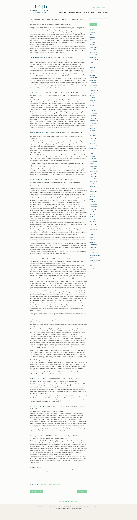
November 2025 (94, 55)
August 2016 (93, 209)
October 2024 (93, 87)
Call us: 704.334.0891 (98, 7)
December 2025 (94, 52)
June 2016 (92, 214)
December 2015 (94, 227)
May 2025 (92, 70)
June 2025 (92, 67)
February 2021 (93, 166)
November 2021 (94, 161)
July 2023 (92, 125)
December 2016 (94, 204)
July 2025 (92, 65)
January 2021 (93, 168)
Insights (98, 13)
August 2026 (93, 32)
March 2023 (93, 136)
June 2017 (92, 196)
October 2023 (93, 118)
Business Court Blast (46, 484)
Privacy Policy (74, 509)
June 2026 (92, 37)
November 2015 (94, 229)
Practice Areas (62, 13)
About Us (86, 13)
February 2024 (93, 108)
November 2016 (94, 206)
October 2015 (93, 232)
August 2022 (93, 153)
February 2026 (93, 47)
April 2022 (92, 156)
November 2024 (94, 85)
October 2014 (93, 247)
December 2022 (94, 143)
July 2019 (92, 184)
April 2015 (92, 239)
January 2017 (93, 201)
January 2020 (93, 179)
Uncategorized (93, 268)
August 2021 (93, 163)
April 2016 (92, 219)
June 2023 (92, 128)
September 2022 (94, 151)
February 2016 (93, 224)
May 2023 (92, 131)
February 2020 (93, 176)
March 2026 (93, 44)
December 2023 (94, 113)
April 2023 (92, 133)
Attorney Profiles (75, 13)
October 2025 (93, 57)
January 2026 (93, 50)
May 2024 (92, 100)
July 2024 (92, 95)
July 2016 (92, 212)
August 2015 (93, 234)
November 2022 (94, 146)
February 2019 (93, 191)
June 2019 (92, 186)
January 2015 (93, 242)
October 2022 (93, 148)
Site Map (68, 509)
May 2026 (92, 39)
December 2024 (94, 82)
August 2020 (93, 174)
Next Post (81, 491)
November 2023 (94, 115)
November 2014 (94, 244)
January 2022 (93, 158)
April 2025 (92, 72)
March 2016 (93, 222)
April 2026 (92, 42)
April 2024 (92, 103)
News (92, 13)
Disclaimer (62, 509)
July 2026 (92, 34)
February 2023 (93, 138)
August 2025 (93, 62)
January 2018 (93, 194)
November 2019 (94, 181)
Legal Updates (56, 484)
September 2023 (94, 120)
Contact (105, 13)
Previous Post (37, 491)
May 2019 (92, 189)
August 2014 (93, 249)
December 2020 (94, 171)
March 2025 (93, 75)
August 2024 (93, 93)
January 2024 (93, 110)
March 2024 (93, 105)
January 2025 (93, 80)
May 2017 (92, 199)
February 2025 (93, 77)
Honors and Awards (95, 260)
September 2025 (94, 60)
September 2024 (94, 90)
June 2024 (92, 98)
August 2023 (93, 123)
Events (91, 257)
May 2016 (92, 217)
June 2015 (92, 237)
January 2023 (93, 141)
